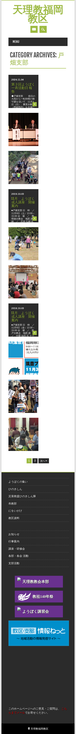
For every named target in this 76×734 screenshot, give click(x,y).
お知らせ (13, 534)
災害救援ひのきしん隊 (22, 496)
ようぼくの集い (18, 481)
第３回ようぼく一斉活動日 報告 (23, 88)
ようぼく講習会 (35, 611)
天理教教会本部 (35, 582)
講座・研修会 (16, 548)
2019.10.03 (17, 194)
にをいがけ (15, 510)
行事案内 (13, 541)
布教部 (12, 503)
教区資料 (13, 518)
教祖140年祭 (43, 596)
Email (34, 29)
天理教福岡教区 (38, 15)
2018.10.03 (17, 308)
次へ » (43, 460)
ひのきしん (15, 489)
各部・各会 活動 (18, 555)
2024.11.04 (17, 79)
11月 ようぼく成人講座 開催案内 (23, 202)
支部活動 (13, 563)
